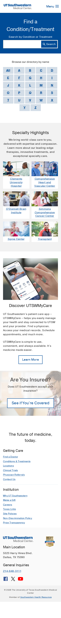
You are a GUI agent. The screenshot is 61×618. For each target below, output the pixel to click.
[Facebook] (5, 580)
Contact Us (9, 479)
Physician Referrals (14, 474)
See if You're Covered (30, 403)
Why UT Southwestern (15, 495)
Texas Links (9, 509)
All (8, 70)
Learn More (30, 360)
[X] (13, 580)
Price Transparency (14, 522)
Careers (7, 504)
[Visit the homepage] (18, 6)
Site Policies (10, 513)
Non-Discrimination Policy (17, 518)
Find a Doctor (10, 456)
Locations (8, 465)
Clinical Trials (10, 470)
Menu (50, 6)
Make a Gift (9, 500)
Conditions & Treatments (16, 461)
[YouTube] (20, 580)
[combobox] (30, 44)
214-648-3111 (12, 571)
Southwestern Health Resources (36, 597)
